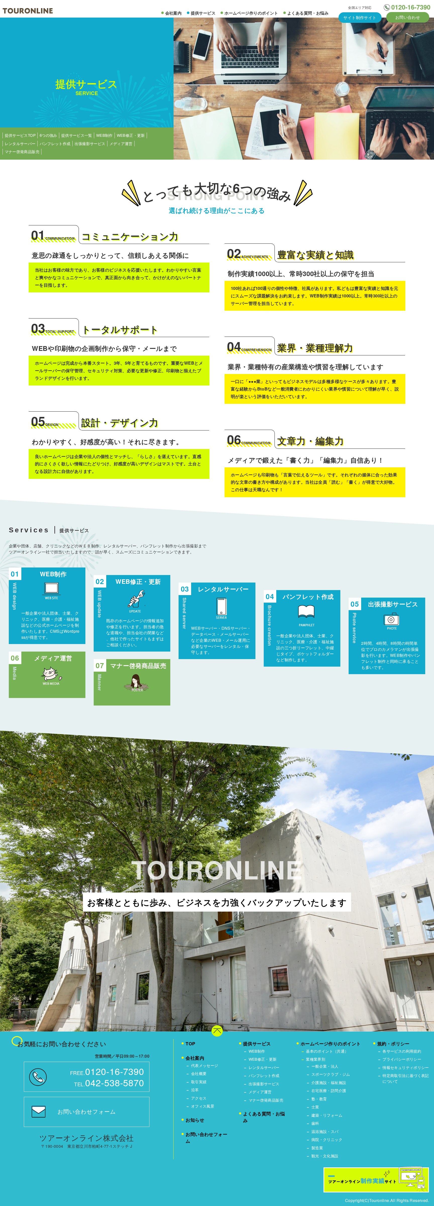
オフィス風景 (202, 1106)
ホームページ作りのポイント (251, 13)
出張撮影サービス (90, 143)
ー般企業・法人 (325, 1066)
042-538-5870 (114, 1082)
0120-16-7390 (410, 7)
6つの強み (48, 135)
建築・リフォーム (326, 1115)
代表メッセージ (204, 1065)
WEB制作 (104, 135)
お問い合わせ (407, 17)
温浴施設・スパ (325, 1131)
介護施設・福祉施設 (328, 1082)
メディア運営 (121, 143)
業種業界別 (315, 1059)
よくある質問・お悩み (308, 13)
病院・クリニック (326, 1139)
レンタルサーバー (20, 143)
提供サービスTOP (20, 135)
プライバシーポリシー (402, 1059)
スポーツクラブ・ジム (330, 1074)
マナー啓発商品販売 (22, 151)
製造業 (317, 1147)
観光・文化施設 (325, 1155)
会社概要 (199, 1073)
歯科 (315, 1123)
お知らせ (195, 1120)
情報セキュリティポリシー (406, 1067)
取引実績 (199, 1081)
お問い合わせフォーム (87, 1111)
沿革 (195, 1089)
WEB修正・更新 (131, 135)
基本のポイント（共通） (327, 1051)
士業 (315, 1106)
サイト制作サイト (359, 17)
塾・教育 (319, 1098)
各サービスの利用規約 (402, 1051)
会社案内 (173, 13)
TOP (190, 1043)
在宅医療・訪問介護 (328, 1090)
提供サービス (203, 13)
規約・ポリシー (393, 1043)
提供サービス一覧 (76, 135)
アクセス (199, 1098)
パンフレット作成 (55, 143)
